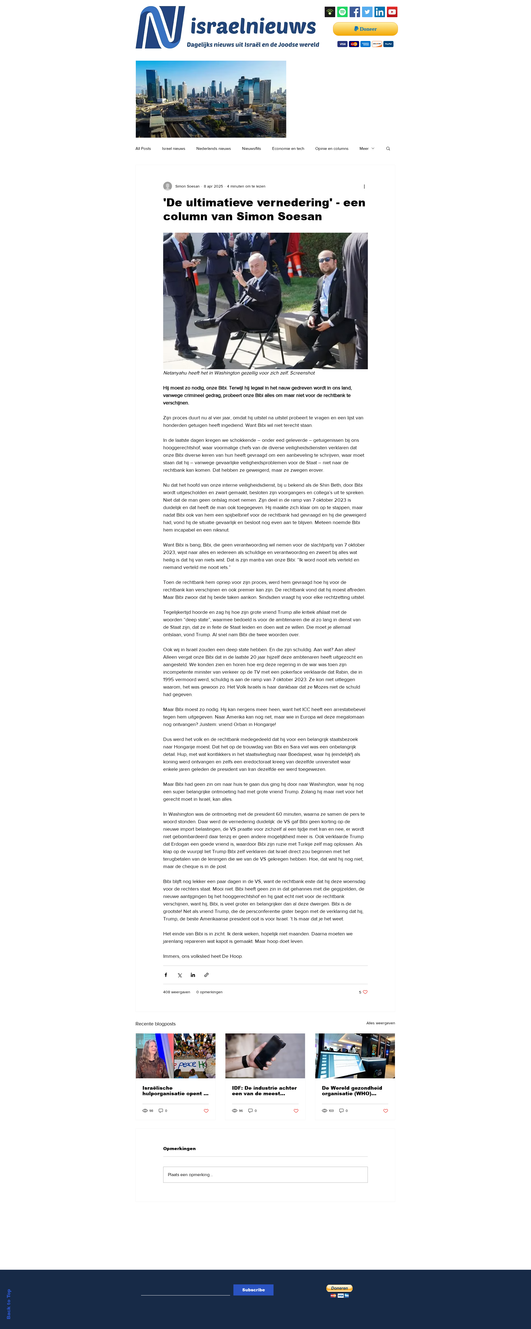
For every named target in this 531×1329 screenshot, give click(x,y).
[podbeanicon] (330, 12)
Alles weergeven (380, 1023)
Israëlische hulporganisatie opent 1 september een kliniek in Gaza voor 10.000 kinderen (174, 1090)
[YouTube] (392, 12)
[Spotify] (342, 12)
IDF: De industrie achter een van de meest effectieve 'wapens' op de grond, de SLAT (264, 1090)
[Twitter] (367, 12)
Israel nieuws (173, 148)
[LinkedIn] (379, 12)
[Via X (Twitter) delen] (179, 974)
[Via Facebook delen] (165, 974)
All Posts (143, 148)
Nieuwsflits (251, 148)
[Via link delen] (206, 974)
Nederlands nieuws (213, 148)
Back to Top (8, 1304)
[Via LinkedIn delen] (193, 974)
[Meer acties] (364, 186)
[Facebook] (355, 12)
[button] (388, 148)
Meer (364, 148)
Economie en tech (288, 148)
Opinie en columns (331, 148)
